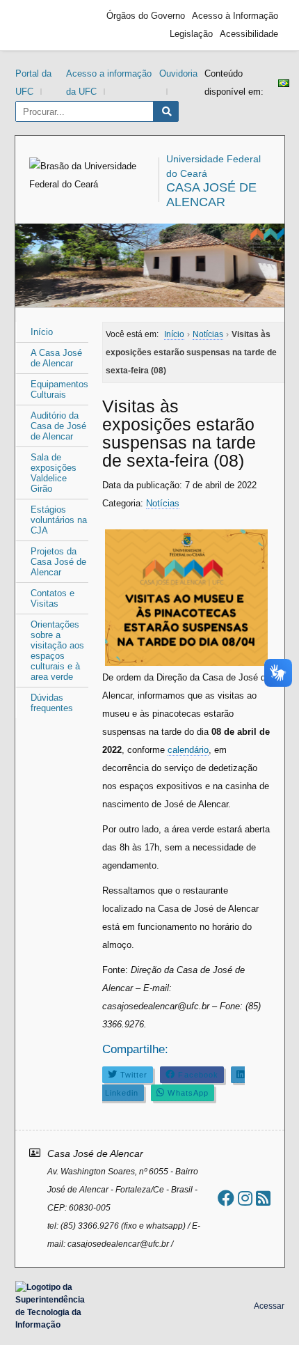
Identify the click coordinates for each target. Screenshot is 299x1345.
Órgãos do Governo (145, 15)
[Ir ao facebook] (226, 1198)
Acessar (269, 1306)
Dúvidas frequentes (52, 702)
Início (42, 332)
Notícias (162, 503)
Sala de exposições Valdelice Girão (53, 473)
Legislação (191, 34)
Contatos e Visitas (52, 598)
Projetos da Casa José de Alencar (58, 561)
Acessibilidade (249, 34)
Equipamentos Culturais (59, 389)
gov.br (47, 25)
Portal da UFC (33, 82)
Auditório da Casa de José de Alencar (58, 426)
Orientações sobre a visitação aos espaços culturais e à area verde (57, 650)
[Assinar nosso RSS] (263, 1198)
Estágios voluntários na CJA (59, 520)
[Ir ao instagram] (245, 1198)
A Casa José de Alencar (56, 358)
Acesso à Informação (235, 15)
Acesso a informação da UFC (109, 82)
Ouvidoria (178, 73)
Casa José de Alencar (211, 194)
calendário (188, 750)
